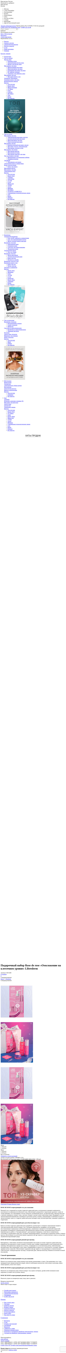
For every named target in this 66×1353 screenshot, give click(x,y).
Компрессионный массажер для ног (18, 145)
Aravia (9, 187)
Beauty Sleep (11, 280)
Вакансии (7, 1327)
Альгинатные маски (10, 250)
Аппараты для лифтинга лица (16, 73)
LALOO (10, 92)
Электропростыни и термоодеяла (14, 163)
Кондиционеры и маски (15, 323)
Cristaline (10, 177)
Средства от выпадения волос (13, 328)
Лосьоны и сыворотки (10, 267)
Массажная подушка (14, 152)
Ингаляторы (7, 387)
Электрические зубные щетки (13, 385)
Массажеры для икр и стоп (15, 148)
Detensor (10, 197)
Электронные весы (9, 171)
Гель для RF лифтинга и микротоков (18, 238)
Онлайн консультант (10, 1290)
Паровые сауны (12, 61)
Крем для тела (12, 258)
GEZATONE (11, 84)
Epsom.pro (10, 278)
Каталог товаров (5, 53)
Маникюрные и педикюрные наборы (18, 157)
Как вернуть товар (9, 1315)
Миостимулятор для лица (15, 69)
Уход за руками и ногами (11, 156)
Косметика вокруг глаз (10, 263)
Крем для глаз (12, 264)
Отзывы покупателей (10, 1324)
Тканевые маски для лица (11, 80)
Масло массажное (13, 255)
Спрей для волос (12, 325)
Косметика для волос (10, 322)
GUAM (10, 180)
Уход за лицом (8, 58)
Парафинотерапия (13, 159)
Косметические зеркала (11, 81)
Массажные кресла (9, 168)
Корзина (25, 1345)
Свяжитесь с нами (9, 1328)
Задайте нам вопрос (17, 1345)
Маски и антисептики (10, 390)
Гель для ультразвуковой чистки (17, 239)
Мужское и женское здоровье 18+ (14, 401)
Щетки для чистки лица (15, 64)
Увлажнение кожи (13, 249)
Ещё (5, 398)
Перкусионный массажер (15, 142)
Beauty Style (11, 86)
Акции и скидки (9, 43)
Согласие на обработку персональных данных (17, 1333)
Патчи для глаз (12, 266)
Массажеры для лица (10, 66)
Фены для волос (9, 337)
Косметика (7, 235)
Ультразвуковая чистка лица (16, 62)
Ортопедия (7, 405)
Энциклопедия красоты (11, 44)
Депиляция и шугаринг (14, 162)
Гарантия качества (9, 1308)
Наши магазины (9, 49)
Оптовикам (7, 1295)
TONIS (10, 185)
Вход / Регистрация (6, 34)
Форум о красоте (9, 46)
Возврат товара (8, 1307)
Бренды (6, 41)
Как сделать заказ (9, 1302)
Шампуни (10, 326)
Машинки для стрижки (11, 336)
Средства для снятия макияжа (16, 247)
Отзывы (9, 1204)
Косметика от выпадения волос (17, 329)
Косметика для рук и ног (11, 261)
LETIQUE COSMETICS (15, 191)
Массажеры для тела (10, 135)
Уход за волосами (9, 320)
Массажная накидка (13, 151)
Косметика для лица (10, 242)
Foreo (9, 90)
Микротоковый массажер (15, 67)
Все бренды (11, 98)
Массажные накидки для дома (16, 154)
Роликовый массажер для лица (17, 70)
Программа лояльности (11, 1292)
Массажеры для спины (10, 149)
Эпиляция (7, 160)
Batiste (9, 283)
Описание (4, 1204)
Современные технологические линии (19, 193)
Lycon (9, 182)
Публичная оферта (9, 1311)
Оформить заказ (32, 1345)
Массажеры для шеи (10, 170)
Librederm (10, 281)
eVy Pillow (11, 413)
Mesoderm (10, 272)
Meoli (9, 342)
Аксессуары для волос (10, 334)
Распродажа (7, 56)
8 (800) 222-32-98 (26, 27)
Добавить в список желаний (9, 1156)
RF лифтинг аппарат (14, 72)
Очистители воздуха (10, 388)
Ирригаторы (7, 382)
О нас (5, 47)
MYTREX (10, 93)
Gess (9, 95)
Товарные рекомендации (11, 1330)
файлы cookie (13, 1350)
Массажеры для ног (10, 143)
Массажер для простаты (11, 402)
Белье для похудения (10, 165)
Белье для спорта (12, 166)
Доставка (7, 1304)
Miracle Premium (12, 87)
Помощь (6, 50)
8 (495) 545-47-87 (9, 1296)
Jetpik (9, 415)
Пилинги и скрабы (13, 260)
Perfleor (10, 343)
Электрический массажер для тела (18, 137)
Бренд (2, 979)
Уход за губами (12, 252)
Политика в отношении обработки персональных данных (21, 1331)
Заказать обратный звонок (8, 26)
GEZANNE (11, 179)
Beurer (9, 97)
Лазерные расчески (13, 331)
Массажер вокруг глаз (14, 76)
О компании (4, 1318)
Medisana (10, 188)
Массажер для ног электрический (17, 146)
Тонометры (7, 384)
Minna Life (11, 183)
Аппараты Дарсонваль (10, 78)
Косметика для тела (10, 253)
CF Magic (10, 89)
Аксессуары (7, 404)
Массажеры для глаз (10, 75)
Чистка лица (7, 59)
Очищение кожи (12, 246)
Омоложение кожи (13, 244)
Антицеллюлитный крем (15, 256)
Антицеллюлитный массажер (16, 139)
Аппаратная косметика (11, 236)
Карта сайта (7, 1313)
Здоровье (6, 399)
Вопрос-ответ (16, 1204)
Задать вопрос (5, 1283)
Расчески (6, 332)
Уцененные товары (9, 407)
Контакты (7, 1320)
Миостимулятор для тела (15, 140)
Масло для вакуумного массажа (17, 241)
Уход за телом (8, 134)
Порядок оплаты (9, 1305)
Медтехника (7, 381)
